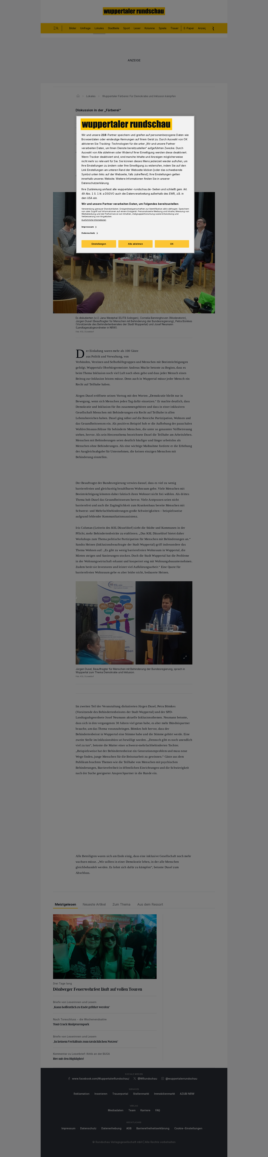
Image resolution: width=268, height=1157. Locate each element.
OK (172, 244)
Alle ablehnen (135, 244)
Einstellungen (99, 244)
